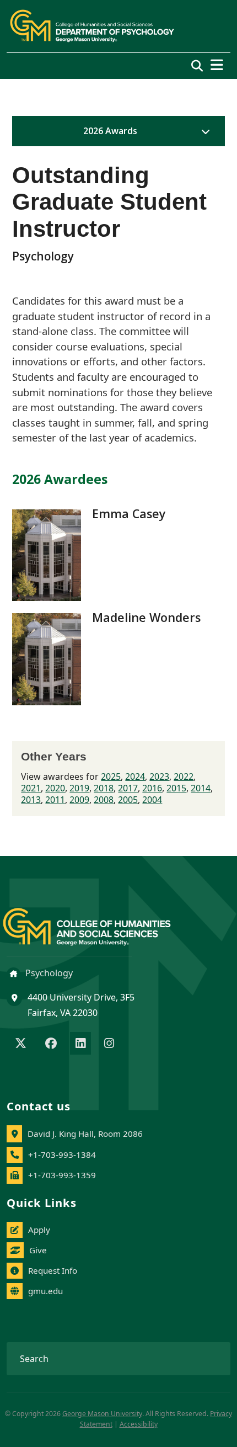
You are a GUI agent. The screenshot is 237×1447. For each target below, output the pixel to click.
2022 (183, 776)
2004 (152, 800)
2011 (55, 800)
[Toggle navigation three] (217, 64)
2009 (79, 800)
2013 (31, 800)
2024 (135, 776)
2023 (159, 776)
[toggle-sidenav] (203, 131)
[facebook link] (51, 1044)
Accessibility (139, 1424)
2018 (104, 788)
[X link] (20, 1044)
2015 (176, 788)
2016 (152, 788)
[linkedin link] (80, 1044)
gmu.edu (45, 1290)
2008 (104, 800)
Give (38, 1250)
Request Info (52, 1270)
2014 (201, 788)
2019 (79, 788)
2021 (31, 788)
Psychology (48, 973)
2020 (55, 788)
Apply (39, 1229)
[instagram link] (109, 1044)
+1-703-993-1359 (62, 1174)
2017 (128, 788)
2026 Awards (110, 131)
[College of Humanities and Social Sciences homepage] (98, 920)
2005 (128, 800)
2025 (111, 776)
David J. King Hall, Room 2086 (85, 1133)
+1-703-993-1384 (62, 1154)
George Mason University (102, 1413)
